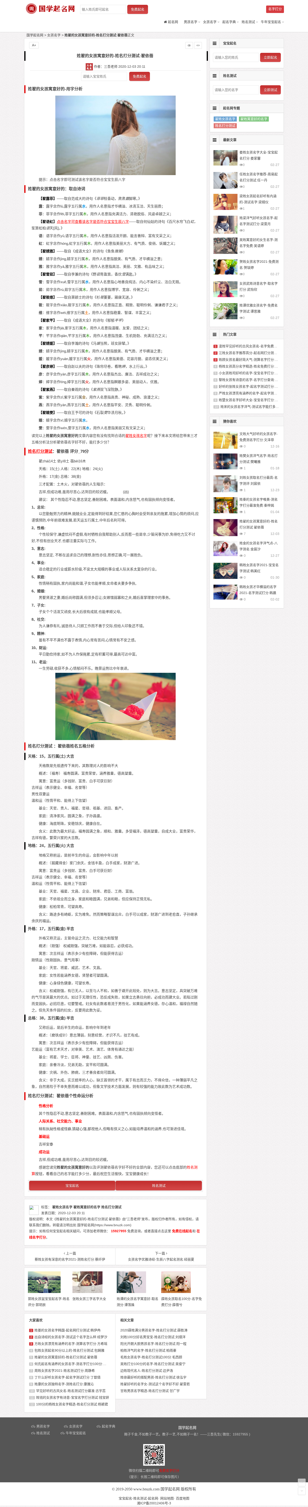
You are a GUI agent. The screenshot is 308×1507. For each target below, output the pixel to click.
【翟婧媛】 (48, 343)
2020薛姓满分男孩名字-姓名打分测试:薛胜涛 (153, 1330)
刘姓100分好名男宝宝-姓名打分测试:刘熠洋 (153, 1337)
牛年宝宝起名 (271, 22)
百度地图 (182, 1498)
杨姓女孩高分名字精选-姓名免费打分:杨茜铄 (252, 366)
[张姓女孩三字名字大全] (87, 1292)
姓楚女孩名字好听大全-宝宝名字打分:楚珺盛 (252, 400)
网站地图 (167, 1498)
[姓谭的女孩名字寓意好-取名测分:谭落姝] (131, 1292)
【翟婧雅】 (48, 251)
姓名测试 (248, 22)
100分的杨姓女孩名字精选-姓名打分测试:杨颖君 (72, 1404)
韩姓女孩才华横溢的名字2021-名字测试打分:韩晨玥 (257, 593)
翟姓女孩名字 (225, 119)
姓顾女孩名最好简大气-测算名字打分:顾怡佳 (252, 359)
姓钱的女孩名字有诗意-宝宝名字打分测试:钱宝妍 (72, 1397)
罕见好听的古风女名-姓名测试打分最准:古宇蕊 (71, 1391)
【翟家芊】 (48, 320)
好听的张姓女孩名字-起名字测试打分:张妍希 (252, 386)
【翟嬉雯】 (48, 412)
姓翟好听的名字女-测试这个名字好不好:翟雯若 (155, 1384)
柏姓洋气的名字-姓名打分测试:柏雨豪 (148, 1350)
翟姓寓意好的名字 (253, 119)
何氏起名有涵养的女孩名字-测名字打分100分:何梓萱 (73, 1364)
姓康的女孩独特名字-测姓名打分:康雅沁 (64, 1384)
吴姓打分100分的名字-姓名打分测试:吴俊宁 (153, 1364)
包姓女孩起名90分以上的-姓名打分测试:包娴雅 (69, 1350)
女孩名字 (210, 22)
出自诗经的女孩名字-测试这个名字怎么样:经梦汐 (70, 1337)
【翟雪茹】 (48, 274)
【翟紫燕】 (48, 389)
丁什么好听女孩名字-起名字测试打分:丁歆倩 (67, 1377)
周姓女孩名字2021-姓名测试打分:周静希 (64, 1370)
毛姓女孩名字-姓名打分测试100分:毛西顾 (151, 1357)
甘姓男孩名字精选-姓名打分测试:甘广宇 (150, 1391)
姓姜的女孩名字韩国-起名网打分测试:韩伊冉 (67, 1330)
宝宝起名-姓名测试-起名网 (138, 1498)
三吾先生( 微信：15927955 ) (228, 1434)
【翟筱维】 (48, 297)
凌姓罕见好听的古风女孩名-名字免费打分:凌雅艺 (255, 346)
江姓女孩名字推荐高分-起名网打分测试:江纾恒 (253, 353)
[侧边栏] (198, 45)
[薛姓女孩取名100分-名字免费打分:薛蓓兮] (176, 1292)
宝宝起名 (72, 1186)
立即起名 (270, 57)
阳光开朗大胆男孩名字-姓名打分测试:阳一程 (153, 1344)
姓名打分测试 (225, 126)
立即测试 (270, 90)
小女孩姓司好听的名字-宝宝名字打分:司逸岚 (252, 373)
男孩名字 (190, 22)
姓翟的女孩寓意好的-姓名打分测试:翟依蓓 (65, 1357)
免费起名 (137, 9)
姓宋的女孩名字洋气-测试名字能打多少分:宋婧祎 (256, 407)
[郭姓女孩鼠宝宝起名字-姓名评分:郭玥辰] (44, 1292)
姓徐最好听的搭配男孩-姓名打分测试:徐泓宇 (153, 1377)
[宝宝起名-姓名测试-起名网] (50, 12)
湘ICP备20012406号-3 (154, 1503)
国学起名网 (34, 35)
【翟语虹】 (48, 222)
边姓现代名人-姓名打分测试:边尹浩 (146, 1370)
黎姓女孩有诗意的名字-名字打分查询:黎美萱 (252, 380)
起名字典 (229, 22)
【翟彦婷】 (48, 366)
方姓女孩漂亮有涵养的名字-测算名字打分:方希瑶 (70, 1344)
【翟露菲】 (48, 198)
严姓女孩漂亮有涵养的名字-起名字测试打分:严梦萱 (257, 393)
